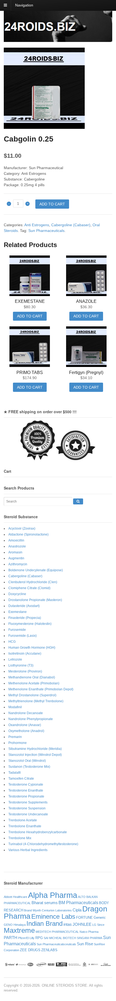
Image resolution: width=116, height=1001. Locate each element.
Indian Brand (44, 923)
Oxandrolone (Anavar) (24, 725)
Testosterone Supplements (27, 802)
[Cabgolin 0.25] (58, 88)
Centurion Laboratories (57, 910)
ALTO (82, 896)
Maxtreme (19, 930)
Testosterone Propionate (26, 796)
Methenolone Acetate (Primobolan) (33, 683)
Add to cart (52, 204)
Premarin (15, 737)
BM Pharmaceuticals (78, 902)
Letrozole (15, 659)
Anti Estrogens (36, 225)
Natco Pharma (89, 931)
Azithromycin (17, 564)
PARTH (10, 938)
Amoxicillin (16, 540)
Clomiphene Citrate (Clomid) (29, 588)
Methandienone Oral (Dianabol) (31, 677)
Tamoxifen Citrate (21, 778)
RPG (39, 938)
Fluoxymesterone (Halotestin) (30, 624)
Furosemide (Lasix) (22, 636)
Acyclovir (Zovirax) (21, 528)
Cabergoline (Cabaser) (70, 225)
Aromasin (15, 552)
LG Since (98, 924)
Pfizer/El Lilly (26, 938)
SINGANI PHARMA (89, 938)
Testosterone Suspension (27, 808)
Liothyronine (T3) (20, 665)
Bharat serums (45, 903)
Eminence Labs (53, 916)
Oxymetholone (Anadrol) (26, 731)
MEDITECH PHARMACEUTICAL (57, 931)
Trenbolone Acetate (22, 820)
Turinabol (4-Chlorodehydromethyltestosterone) (43, 844)
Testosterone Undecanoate (28, 814)
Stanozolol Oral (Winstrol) (27, 761)
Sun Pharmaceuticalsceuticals (56, 944)
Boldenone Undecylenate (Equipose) (35, 570)
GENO (8, 924)
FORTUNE (84, 917)
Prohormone (17, 743)
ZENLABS (49, 950)
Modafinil (15, 707)
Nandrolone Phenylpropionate (30, 719)
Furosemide (17, 630)
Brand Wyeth (32, 910)
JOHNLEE (82, 924)
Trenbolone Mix (19, 838)
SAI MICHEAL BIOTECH (60, 938)
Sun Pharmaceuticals (46, 230)
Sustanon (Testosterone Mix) (29, 767)
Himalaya (19, 924)
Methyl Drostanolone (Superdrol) (32, 695)
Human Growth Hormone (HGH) (31, 647)
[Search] (78, 501)
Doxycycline (17, 594)
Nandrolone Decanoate (25, 713)
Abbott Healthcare (15, 896)
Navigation (24, 5)
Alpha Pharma (52, 895)
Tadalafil (14, 772)
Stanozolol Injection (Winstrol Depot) (35, 755)
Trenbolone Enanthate (24, 826)
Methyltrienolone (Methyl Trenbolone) (35, 701)
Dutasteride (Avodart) (24, 606)
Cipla (77, 910)
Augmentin (16, 558)
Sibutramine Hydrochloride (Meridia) (35, 749)
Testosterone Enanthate (25, 790)
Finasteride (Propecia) (24, 618)
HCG (12, 642)
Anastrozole (17, 546)
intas (67, 924)
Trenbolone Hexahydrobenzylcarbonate (37, 832)
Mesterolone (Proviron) (25, 671)
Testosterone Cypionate (25, 784)
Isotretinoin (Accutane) (24, 653)
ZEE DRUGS (30, 950)
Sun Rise (85, 944)
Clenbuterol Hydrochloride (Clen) (32, 582)
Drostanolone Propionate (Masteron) (35, 600)
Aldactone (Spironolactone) (28, 534)
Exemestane (17, 612)
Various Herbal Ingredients (27, 850)
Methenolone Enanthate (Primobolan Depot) (40, 689)
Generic (100, 917)
